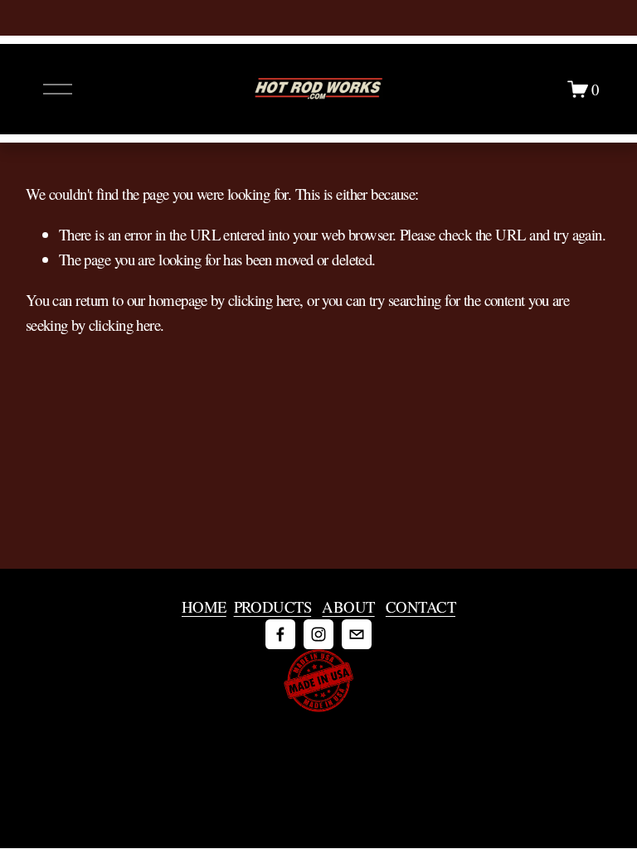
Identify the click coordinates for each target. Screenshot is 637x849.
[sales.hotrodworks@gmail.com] (357, 634)
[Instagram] (318, 634)
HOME (204, 606)
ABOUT (348, 606)
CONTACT (420, 606)
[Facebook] (280, 634)
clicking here (264, 299)
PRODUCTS (273, 606)
